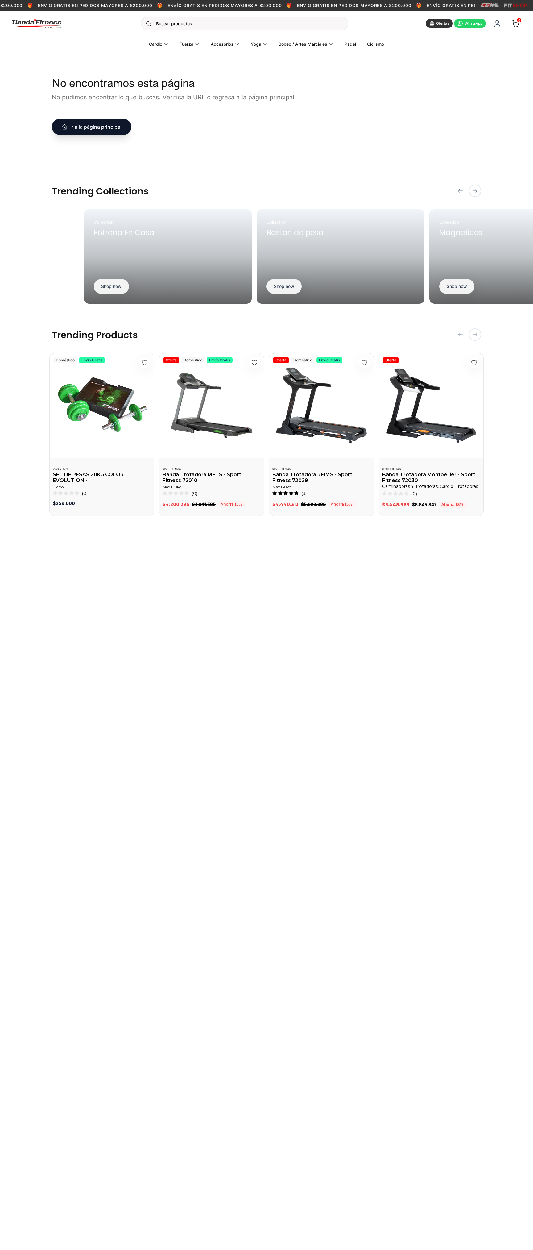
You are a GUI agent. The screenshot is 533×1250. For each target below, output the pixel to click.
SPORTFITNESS (172, 468)
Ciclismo (375, 44)
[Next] (475, 191)
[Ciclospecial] (490, 5)
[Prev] (460, 191)
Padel (350, 44)
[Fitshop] (515, 5)
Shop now (111, 286)
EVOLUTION (60, 468)
